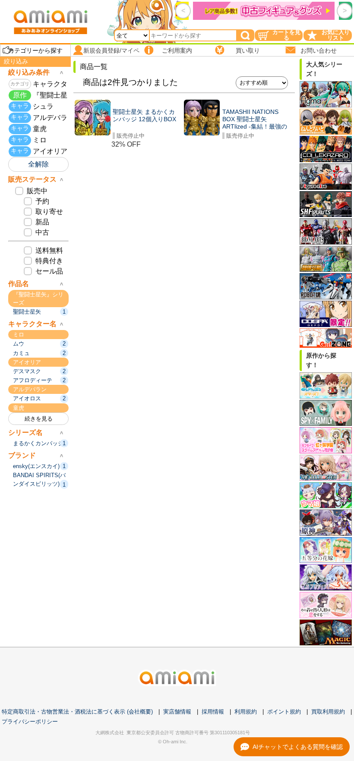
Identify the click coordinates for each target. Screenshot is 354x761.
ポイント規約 (284, 711)
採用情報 (213, 711)
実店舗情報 (177, 711)
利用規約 (245, 711)
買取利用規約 (328, 711)
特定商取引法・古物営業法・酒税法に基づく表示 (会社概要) (77, 711)
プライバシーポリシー (30, 721)
